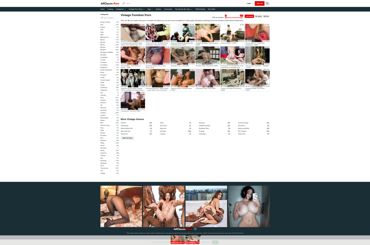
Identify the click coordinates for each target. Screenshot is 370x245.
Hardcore (109, 102)
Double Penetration (109, 70)
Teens (109, 165)
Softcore (109, 155)
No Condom (253, 131)
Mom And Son (136, 131)
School (109, 145)
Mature (109, 120)
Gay (109, 92)
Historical (109, 107)
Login (249, 3)
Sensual (214, 123)
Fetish (109, 82)
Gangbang (109, 90)
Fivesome (253, 125)
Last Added (249, 16)
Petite (109, 130)
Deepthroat (109, 67)
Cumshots (109, 62)
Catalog (110, 9)
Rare (109, 138)
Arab (109, 29)
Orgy (109, 128)
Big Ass (109, 39)
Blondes (109, 47)
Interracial (109, 110)
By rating (258, 16)
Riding (109, 143)
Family (109, 77)
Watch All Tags (127, 138)
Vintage (109, 173)
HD (109, 105)
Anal (109, 24)
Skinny (109, 150)
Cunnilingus (109, 65)
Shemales (109, 148)
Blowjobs (109, 49)
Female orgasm (109, 80)
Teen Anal (175, 125)
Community (168, 9)
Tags (149, 9)
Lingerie (109, 115)
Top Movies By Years (182, 9)
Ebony (109, 72)
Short (175, 123)
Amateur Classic (109, 22)
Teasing (214, 131)
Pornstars (109, 135)
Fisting (109, 85)
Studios (158, 9)
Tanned (136, 123)
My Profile (211, 9)
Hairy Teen (253, 134)
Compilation (109, 57)
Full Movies (109, 87)
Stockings (109, 160)
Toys (109, 170)
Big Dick (109, 42)
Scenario (175, 131)
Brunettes (109, 55)
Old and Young (109, 125)
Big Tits (109, 44)
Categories (120, 9)
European (109, 75)
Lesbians (109, 112)
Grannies (109, 95)
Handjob (109, 100)
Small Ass (136, 134)
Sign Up (260, 3)
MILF (109, 123)
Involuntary (136, 125)
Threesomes (109, 168)
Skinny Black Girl (136, 128)
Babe (109, 34)
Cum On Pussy (253, 123)
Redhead (109, 140)
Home (102, 9)
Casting (175, 134)
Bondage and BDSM (109, 52)
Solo (109, 158)
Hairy (109, 97)
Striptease (109, 163)
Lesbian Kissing (214, 125)
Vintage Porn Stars (135, 9)
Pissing (109, 133)
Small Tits (109, 153)
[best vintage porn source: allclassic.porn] (182, 229)
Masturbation (109, 118)
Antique (109, 27)
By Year (266, 16)
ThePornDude (200, 9)
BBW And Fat (109, 37)
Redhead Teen (214, 128)
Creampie (214, 134)
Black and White (253, 128)
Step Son (175, 128)
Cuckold (109, 60)
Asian (109, 32)
